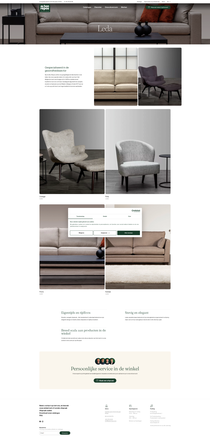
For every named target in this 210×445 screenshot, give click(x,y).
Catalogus (87, 7)
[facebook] (40, 422)
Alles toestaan (129, 232)
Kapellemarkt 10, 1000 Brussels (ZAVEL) (51, 1)
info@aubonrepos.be (110, 421)
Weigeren (81, 232)
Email (42, 433)
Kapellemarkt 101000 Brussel (113, 411)
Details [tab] (105, 216)
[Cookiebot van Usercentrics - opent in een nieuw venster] (133, 211)
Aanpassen (104, 232)
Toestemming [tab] (80, 216)
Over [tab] (129, 216)
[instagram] (42, 422)
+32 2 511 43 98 (69, 1)
